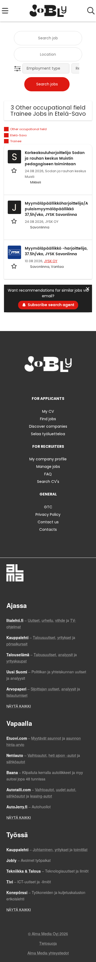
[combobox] (48, 38)
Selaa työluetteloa (48, 434)
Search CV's (48, 481)
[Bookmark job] (14, 170)
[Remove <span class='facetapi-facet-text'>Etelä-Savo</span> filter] (6, 135)
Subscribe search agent (51, 305)
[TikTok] (58, 383)
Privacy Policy (48, 514)
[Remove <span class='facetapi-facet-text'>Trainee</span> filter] (6, 141)
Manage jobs (48, 466)
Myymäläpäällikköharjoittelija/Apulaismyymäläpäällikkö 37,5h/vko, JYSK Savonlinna (56, 209)
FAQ (48, 474)
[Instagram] (40, 383)
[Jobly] (48, 11)
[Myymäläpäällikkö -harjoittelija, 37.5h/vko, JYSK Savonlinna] (14, 252)
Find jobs (48, 419)
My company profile (48, 459)
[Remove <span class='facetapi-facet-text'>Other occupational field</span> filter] (6, 129)
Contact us (48, 522)
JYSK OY (50, 261)
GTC (48, 507)
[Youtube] (66, 383)
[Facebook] (31, 383)
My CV (48, 411)
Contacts (48, 529)
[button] (18, 69)
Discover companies (48, 426)
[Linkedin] (49, 383)
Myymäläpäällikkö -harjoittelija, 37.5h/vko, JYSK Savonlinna (56, 251)
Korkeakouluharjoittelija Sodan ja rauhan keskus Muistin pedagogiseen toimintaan (55, 158)
